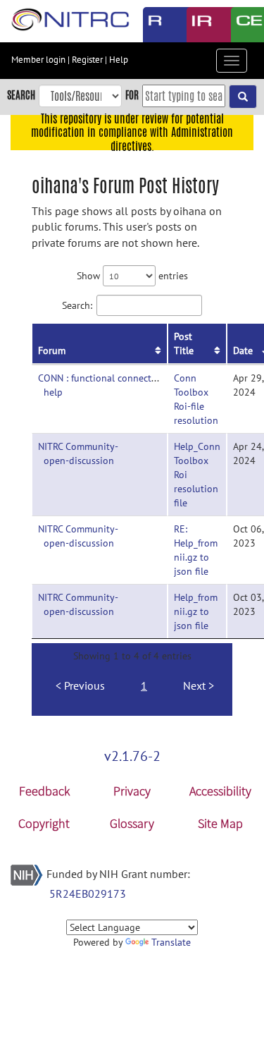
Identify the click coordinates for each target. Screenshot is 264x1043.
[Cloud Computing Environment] (242, 24)
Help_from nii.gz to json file (196, 611)
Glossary (132, 823)
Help (118, 60)
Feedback (44, 791)
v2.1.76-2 (132, 756)
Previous (84, 685)
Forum (51, 350)
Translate (171, 942)
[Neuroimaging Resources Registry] (154, 24)
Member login (38, 60)
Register (87, 60)
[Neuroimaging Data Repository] (198, 24)
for (132, 94)
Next (194, 685)
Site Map (220, 823)
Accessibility (220, 791)
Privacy (132, 791)
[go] (243, 97)
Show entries (132, 275)
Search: (77, 305)
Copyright (44, 823)
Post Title (184, 343)
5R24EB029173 (87, 893)
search (21, 94)
